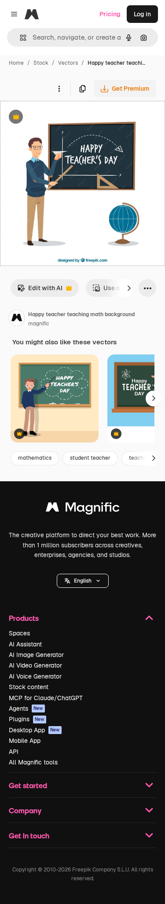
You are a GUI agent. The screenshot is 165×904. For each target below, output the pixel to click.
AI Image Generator (36, 655)
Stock (40, 62)
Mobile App (24, 741)
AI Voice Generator (35, 676)
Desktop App (34, 730)
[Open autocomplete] (19, 37)
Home (16, 62)
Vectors (68, 62)
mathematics (34, 457)
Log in (142, 14)
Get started (28, 785)
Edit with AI (39, 290)
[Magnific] (83, 509)
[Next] (129, 288)
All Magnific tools (33, 762)
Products (24, 618)
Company (25, 810)
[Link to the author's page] (17, 319)
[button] (83, 581)
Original (56, 118)
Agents (26, 708)
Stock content (28, 687)
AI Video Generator (35, 665)
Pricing (110, 14)
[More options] (59, 88)
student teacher (90, 457)
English (83, 580)
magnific (38, 323)
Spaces (19, 633)
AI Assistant (25, 644)
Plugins (26, 719)
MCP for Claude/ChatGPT (46, 698)
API (13, 752)
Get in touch (29, 835)
